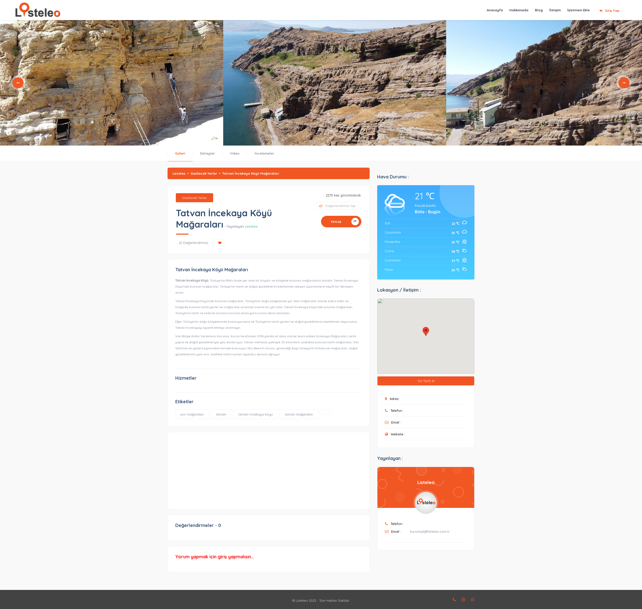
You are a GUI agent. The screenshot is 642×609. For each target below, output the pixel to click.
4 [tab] (324, 133)
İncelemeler (264, 153)
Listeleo (179, 173)
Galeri (180, 153)
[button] (426, 331)
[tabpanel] (111, 83)
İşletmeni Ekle (578, 10)
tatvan (221, 414)
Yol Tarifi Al (426, 381)
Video (234, 153)
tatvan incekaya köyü (255, 414)
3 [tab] (320, 133)
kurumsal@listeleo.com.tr (430, 531)
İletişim (555, 10)
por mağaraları (192, 414)
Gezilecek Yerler (204, 173)
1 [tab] (312, 133)
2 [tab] (316, 133)
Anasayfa (495, 10)
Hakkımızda (518, 10)
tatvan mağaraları (299, 414)
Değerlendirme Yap (340, 206)
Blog (539, 10)
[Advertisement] (268, 468)
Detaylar (207, 153)
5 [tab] (328, 133)
